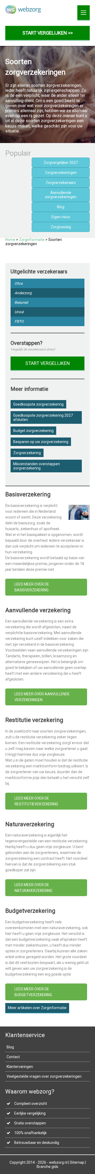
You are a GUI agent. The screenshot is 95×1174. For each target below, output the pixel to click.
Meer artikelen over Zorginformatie (37, 1008)
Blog (60, 207)
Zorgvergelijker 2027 (61, 162)
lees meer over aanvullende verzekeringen (42, 697)
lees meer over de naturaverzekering (33, 888)
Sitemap (77, 1162)
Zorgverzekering (27, 453)
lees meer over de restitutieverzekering (36, 801)
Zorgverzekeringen (61, 172)
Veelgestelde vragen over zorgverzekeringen (44, 1076)
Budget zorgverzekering (33, 431)
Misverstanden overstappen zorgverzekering (36, 466)
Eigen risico (60, 217)
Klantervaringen (20, 1066)
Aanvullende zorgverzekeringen (61, 195)
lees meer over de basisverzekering (32, 587)
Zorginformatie (32, 239)
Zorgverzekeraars (61, 182)
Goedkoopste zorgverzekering (38, 404)
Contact (13, 1057)
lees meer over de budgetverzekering (33, 992)
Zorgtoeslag (61, 227)
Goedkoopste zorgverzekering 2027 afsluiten (43, 417)
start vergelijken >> (47, 33)
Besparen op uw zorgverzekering (40, 442)
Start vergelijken (47, 363)
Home (10, 239)
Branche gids (47, 1167)
